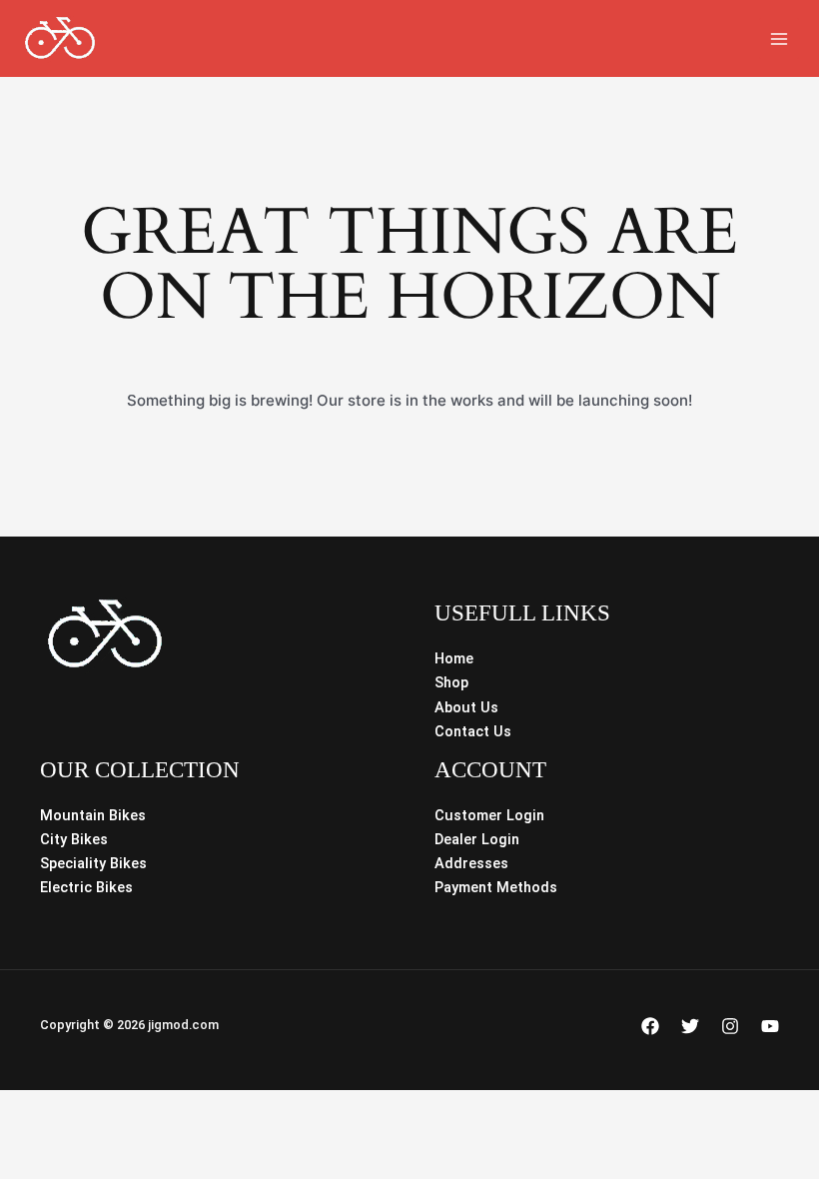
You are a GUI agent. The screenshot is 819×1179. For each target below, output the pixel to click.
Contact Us (472, 731)
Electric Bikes (86, 887)
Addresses (471, 863)
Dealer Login (476, 839)
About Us (466, 707)
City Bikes (74, 839)
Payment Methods (495, 887)
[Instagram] (730, 1026)
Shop (451, 682)
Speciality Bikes (93, 863)
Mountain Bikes (93, 815)
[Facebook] (650, 1026)
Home (453, 658)
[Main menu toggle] (779, 38)
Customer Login (489, 815)
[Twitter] (690, 1026)
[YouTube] (770, 1026)
